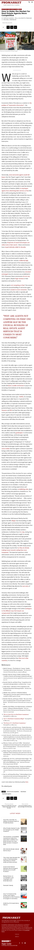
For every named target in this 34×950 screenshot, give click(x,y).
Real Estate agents (6, 793)
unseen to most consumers (19, 290)
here (26, 782)
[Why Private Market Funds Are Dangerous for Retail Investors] (24, 830)
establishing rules (23, 489)
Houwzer (4, 410)
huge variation (19, 278)
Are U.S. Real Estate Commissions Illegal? (14, 718)
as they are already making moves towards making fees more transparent (15, 550)
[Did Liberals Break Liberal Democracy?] (24, 851)
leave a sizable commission (16, 385)
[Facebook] (8, 27)
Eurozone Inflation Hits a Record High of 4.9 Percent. (25, 806)
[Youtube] (25, 943)
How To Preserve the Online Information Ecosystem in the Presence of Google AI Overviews (11, 896)
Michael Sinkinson (10, 19)
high (27, 260)
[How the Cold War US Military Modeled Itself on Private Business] (24, 822)
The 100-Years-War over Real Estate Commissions (16, 714)
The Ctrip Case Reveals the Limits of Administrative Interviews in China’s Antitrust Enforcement (11, 860)
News (20, 9)
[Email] (15, 27)
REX (11, 410)
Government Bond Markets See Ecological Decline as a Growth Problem (10, 869)
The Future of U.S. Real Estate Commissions (14, 723)
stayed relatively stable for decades (15, 247)
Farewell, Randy (8, 885)
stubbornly (22, 260)
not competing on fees (18, 285)
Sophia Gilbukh (8, 18)
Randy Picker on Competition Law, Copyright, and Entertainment (8, 878)
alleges (14, 521)
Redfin (21, 397)
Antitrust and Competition (10, 9)
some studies (6, 448)
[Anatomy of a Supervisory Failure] (24, 905)
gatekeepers (19, 433)
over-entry (25, 586)
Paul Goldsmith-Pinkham (23, 18)
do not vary (26, 276)
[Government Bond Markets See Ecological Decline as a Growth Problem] (24, 869)
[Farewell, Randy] (24, 887)
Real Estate (23, 791)
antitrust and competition (13, 791)
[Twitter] (11, 27)
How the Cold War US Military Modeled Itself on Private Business (11, 821)
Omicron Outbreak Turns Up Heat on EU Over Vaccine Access (9, 807)
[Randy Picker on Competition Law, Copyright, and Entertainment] (24, 878)
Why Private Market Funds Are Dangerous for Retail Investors (11, 829)
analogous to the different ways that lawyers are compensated (17, 611)
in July (22, 532)
